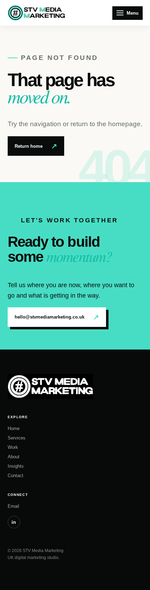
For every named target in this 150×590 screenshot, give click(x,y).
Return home (36, 146)
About (14, 456)
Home (14, 428)
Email (13, 506)
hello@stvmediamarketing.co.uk (57, 317)
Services (16, 437)
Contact (15, 475)
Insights (16, 466)
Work (13, 447)
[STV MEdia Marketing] (36, 13)
